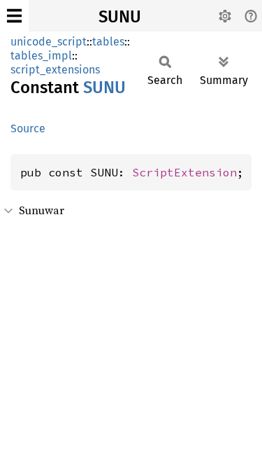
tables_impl (41, 55)
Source (27, 128)
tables (108, 41)
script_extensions (55, 69)
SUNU (120, 17)
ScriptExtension (184, 172)
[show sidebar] (14, 16)
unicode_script (48, 41)
